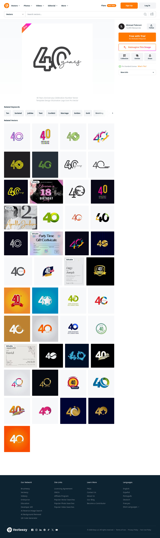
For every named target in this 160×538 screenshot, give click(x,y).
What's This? (142, 66)
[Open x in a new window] (53, 530)
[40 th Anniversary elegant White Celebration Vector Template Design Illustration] (102, 356)
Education (25, 503)
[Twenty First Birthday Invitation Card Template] (20, 217)
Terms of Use (121, 530)
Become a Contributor (96, 503)
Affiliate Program (61, 496)
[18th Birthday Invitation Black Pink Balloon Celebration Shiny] (46, 192)
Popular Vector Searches (64, 499)
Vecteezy (24, 492)
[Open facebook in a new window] (32, 530)
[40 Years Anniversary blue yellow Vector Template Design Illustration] (48, 271)
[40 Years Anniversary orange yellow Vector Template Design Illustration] (73, 383)
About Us (91, 496)
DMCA (56, 492)
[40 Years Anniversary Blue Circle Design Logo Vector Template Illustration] (101, 329)
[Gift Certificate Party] (46, 243)
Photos (27, 5)
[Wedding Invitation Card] (74, 271)
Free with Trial (137, 37)
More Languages (130, 507)
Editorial (51, 5)
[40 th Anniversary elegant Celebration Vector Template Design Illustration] (17, 411)
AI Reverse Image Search (31, 510)
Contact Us (91, 492)
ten (7, 113)
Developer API (27, 507)
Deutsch (126, 499)
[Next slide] (110, 113)
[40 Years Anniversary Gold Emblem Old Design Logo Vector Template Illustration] (100, 271)
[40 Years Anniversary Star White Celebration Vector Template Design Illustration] (45, 301)
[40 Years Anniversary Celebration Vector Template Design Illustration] (101, 136)
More (63, 5)
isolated (18, 113)
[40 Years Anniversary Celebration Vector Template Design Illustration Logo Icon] (16, 192)
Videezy (24, 496)
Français (126, 503)
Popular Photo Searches (64, 503)
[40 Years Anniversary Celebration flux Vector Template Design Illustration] (77, 356)
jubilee (30, 113)
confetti (51, 113)
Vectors (14, 5)
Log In (147, 5)
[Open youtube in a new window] (57, 530)
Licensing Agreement (63, 488)
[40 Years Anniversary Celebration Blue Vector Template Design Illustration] (73, 329)
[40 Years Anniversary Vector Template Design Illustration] (77, 192)
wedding (99, 113)
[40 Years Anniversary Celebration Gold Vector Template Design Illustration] (45, 383)
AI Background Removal (31, 514)
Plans (103, 5)
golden (77, 113)
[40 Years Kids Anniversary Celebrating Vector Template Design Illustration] (45, 136)
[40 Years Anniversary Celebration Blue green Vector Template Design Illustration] (101, 383)
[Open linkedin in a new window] (40, 530)
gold (88, 113)
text (40, 113)
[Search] (145, 14)
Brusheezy (25, 488)
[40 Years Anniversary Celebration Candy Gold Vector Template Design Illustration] (102, 243)
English (126, 488)
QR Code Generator (29, 518)
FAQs (89, 488)
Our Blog (91, 499)
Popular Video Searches (64, 507)
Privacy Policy (133, 530)
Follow (151, 28)
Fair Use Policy (145, 530)
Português (127, 496)
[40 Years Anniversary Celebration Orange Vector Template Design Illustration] (18, 271)
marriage (65, 113)
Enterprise (25, 499)
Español (126, 492)
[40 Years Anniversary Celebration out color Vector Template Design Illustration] (101, 301)
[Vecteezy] (6, 5)
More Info (124, 72)
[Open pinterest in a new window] (45, 530)
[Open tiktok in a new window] (49, 530)
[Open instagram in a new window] (36, 530)
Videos (39, 5)
